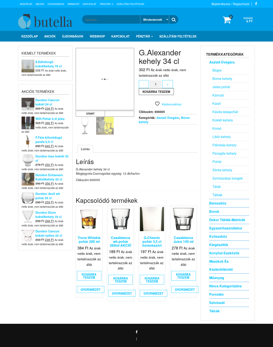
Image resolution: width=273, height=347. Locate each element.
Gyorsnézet (91, 289)
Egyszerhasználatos (225, 228)
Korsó (216, 128)
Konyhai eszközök (224, 253)
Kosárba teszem (156, 91)
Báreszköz (217, 203)
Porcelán (216, 294)
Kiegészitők (218, 244)
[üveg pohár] (105, 126)
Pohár (217, 161)
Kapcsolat (89, 4)
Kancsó (218, 95)
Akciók (40, 4)
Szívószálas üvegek (227, 178)
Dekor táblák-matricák (227, 219)
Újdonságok (56, 4)
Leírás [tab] (85, 149)
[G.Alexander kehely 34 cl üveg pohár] (85, 126)
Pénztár (105, 4)
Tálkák (217, 194)
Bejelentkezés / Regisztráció (231, 4)
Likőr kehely (221, 136)
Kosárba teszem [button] (89, 275)
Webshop (73, 4)
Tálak (216, 186)
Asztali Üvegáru (168, 117)
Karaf (216, 103)
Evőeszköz (218, 236)
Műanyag (216, 277)
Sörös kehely (222, 169)
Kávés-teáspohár (225, 111)
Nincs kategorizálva (225, 286)
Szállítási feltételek (130, 4)
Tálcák (214, 310)
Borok (214, 211)
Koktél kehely (222, 120)
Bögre (217, 70)
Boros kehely (222, 78)
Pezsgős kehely (224, 153)
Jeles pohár (221, 86)
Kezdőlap (26, 4)
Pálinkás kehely (224, 145)
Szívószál (217, 302)
